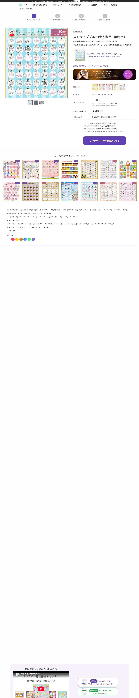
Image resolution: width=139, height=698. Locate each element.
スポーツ (36, 213)
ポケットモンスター (35, 227)
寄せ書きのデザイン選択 (26, 8)
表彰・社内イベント (81, 210)
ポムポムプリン (85, 224)
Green (29, 239)
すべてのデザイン (12, 210)
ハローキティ (11, 224)
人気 (75, 29)
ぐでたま (111, 224)
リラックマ (10, 227)
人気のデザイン (56, 210)
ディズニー (27, 217)
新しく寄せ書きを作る (40, 5)
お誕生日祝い (11, 213)
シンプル (117, 210)
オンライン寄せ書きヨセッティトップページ (23, 4)
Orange (17, 239)
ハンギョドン (59, 224)
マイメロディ (49, 224)
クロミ (40, 224)
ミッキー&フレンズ (39, 217)
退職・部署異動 (80, 66)
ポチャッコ (32, 224)
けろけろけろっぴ (71, 224)
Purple (33, 239)
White (9, 239)
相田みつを (47, 227)
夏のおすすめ (44, 210)
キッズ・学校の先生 (24, 213)
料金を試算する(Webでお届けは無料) (104, 117)
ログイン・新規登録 (110, 5)
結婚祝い (125, 210)
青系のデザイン (78, 32)
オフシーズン (11, 231)
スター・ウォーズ (65, 217)
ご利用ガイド (57, 5)
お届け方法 (90, 128)
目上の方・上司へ (96, 210)
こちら (118, 54)
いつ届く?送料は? (75, 5)
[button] (30, 102)
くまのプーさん (52, 217)
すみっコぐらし (21, 227)
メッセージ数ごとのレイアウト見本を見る (104, 103)
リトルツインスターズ (99, 224)
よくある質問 (93, 5)
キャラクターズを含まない (29, 210)
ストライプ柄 (93, 66)
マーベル (76, 217)
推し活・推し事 (46, 213)
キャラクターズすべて (14, 217)
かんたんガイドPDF (100, 682)
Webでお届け (91, 131)
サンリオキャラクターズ (15, 220)
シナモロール (22, 224)
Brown (21, 239)
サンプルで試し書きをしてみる (102, 94)
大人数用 (104, 66)
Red (13, 239)
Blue (25, 239)
